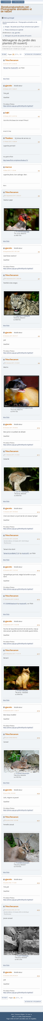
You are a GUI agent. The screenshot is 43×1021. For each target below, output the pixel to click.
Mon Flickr (6, 79)
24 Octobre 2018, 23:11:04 (12, 910)
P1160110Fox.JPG (22, 691)
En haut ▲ (29, 1014)
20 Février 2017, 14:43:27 (10, 89)
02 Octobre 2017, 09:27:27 (10, 336)
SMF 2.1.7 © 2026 (17, 1016)
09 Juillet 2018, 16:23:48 (11, 820)
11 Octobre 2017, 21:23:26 (12, 455)
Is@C (7, 112)
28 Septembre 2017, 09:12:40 (11, 251)
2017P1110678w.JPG (22, 492)
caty (13, 33)
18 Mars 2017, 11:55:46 (9, 170)
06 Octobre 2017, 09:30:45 (10, 427)
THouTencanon (11, 60)
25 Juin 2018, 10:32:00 (9, 793)
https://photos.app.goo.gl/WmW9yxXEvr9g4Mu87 (18, 106)
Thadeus (9, 138)
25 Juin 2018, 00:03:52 (11, 737)
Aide (12, 1014)
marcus (8, 167)
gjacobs (17, 33)
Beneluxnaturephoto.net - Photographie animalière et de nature (16, 9)
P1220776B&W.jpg (22, 956)
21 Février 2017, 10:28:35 (10, 141)
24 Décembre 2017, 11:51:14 (13, 653)
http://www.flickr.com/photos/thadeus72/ (15, 160)
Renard (5, 68)
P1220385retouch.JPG (22, 863)
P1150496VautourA (10, 604)
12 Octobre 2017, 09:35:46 (10, 512)
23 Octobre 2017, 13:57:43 (10, 570)
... (19, 54)
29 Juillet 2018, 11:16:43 (9, 883)
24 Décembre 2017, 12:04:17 (11, 710)
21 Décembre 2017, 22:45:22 (11, 599)
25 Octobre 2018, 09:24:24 (10, 975)
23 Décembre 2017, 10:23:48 (11, 624)
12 (20, 54)
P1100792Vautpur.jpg (22, 232)
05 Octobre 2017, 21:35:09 (12, 363)
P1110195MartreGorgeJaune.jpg (22, 408)
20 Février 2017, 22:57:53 (10, 116)
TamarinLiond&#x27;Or (11, 553)
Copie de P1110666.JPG (22, 316)
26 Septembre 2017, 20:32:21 (13, 195)
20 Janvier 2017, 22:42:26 (10, 63)
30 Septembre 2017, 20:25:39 (13, 278)
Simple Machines (26, 1016)
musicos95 (14, 68)
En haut (4, 998)
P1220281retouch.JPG (22, 773)
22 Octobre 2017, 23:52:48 (10, 539)
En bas (4, 54)
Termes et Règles (20, 1014)
